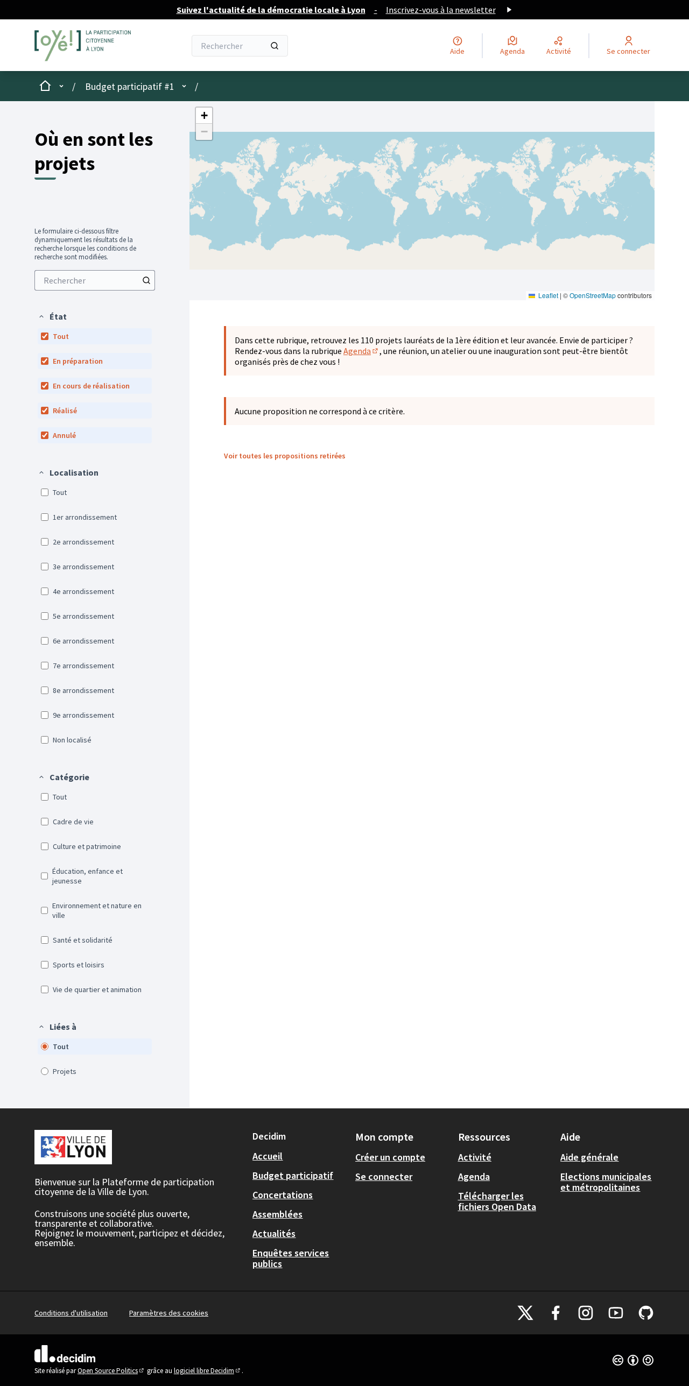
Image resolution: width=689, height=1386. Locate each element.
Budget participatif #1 (129, 86)
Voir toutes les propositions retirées (285, 456)
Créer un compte (390, 1157)
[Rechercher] (274, 46)
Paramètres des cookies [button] (168, 1313)
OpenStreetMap (593, 295)
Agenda (361, 350)
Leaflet (547, 295)
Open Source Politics (111, 1370)
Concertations (282, 1195)
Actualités (274, 1233)
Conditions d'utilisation (71, 1313)
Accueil (267, 1156)
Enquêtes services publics (290, 1258)
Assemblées (277, 1214)
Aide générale (589, 1157)
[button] (52, 316)
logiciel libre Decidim (208, 1370)
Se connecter (383, 1176)
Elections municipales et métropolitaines (605, 1181)
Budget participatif (292, 1175)
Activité (474, 1157)
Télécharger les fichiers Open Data (497, 1201)
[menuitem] (94, 280)
